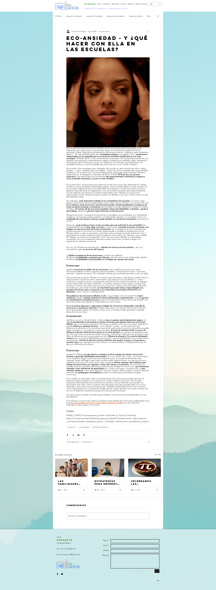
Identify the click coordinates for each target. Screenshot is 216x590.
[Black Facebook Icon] (57, 574)
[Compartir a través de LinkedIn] (78, 435)
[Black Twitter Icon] (62, 574)
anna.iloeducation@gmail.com (68, 554)
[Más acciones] (148, 31)
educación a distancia (74, 16)
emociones (71, 427)
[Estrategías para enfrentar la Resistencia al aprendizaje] (108, 468)
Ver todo (158, 454)
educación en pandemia (116, 16)
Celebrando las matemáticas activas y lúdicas (142, 482)
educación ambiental (100, 427)
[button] (158, 16)
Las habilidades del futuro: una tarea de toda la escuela (69, 482)
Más (148, 16)
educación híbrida (136, 16)
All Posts (58, 16)
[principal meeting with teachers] (71, 468)
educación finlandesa (94, 16)
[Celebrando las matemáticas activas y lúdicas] (144, 468)
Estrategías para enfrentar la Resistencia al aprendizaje (107, 482)
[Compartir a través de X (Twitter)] (73, 435)
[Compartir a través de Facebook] (67, 435)
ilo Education (90, 4)
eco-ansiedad (84, 427)
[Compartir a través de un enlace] (84, 435)
